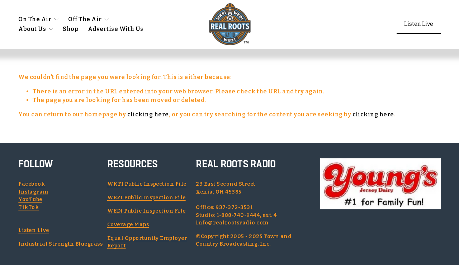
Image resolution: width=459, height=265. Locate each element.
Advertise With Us (115, 28)
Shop (71, 28)
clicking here (148, 114)
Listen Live (418, 23)
